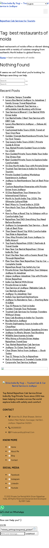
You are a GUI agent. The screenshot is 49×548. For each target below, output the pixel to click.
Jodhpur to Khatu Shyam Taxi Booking (24, 332)
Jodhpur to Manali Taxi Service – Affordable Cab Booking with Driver (23, 107)
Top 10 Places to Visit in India (20, 305)
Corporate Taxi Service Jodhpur (21, 362)
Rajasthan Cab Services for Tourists (17, 20)
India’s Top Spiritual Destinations (21, 296)
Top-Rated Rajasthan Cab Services (22, 344)
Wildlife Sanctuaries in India (19, 335)
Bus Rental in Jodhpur (16, 320)
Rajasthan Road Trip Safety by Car (22, 266)
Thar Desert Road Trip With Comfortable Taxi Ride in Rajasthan (25, 233)
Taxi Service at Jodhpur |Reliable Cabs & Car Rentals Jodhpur (25, 289)
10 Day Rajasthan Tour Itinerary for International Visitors (23, 194)
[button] (45, 11)
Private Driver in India (16, 284)
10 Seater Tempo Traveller (18, 96)
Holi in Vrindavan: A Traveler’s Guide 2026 (26, 359)
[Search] (26, 81)
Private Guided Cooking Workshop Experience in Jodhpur (22, 176)
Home (3, 57)
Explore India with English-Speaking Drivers (26, 329)
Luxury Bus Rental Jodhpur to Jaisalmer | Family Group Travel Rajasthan (25, 101)
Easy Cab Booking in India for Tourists (24, 317)
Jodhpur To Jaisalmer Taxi (18, 293)
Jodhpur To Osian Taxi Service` (20, 347)
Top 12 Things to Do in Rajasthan (21, 356)
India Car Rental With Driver (19, 281)
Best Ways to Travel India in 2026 (22, 204)
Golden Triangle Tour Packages (20, 308)
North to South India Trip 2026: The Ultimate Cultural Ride (23, 200)
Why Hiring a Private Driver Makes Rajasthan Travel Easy (22, 340)
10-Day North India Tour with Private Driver (26, 165)
